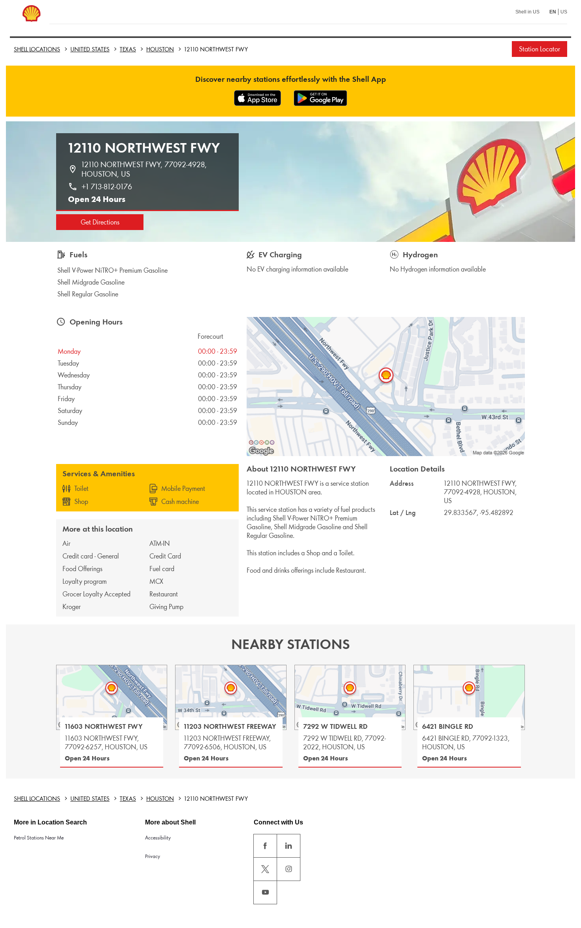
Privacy (152, 856)
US (563, 12)
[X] (265, 869)
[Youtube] (265, 892)
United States (89, 49)
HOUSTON (160, 49)
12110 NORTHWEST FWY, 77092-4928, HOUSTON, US (145, 169)
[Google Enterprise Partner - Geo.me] (261, 442)
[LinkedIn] (288, 846)
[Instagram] (288, 869)
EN (552, 12)
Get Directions (100, 222)
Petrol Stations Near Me (39, 837)
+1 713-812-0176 (106, 186)
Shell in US (527, 12)
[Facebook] (265, 846)
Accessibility (158, 837)
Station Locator (539, 49)
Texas (128, 49)
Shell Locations (37, 49)
